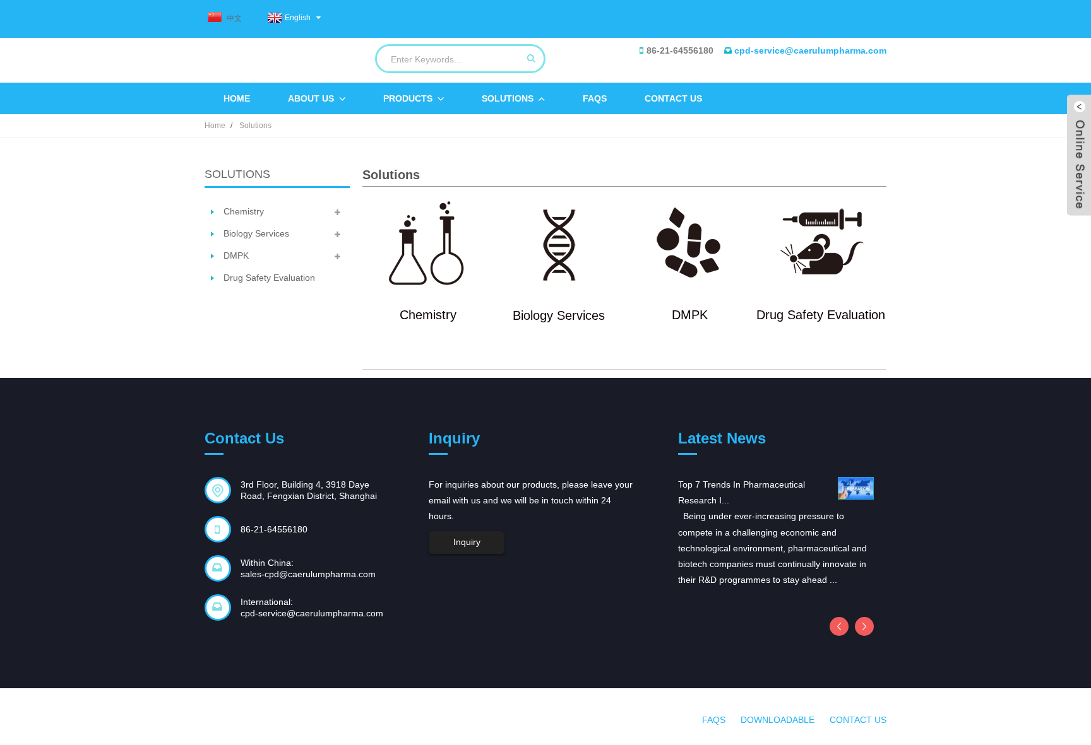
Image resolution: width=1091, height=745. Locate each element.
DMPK (236, 255)
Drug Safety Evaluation (269, 278)
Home (237, 98)
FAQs (595, 98)
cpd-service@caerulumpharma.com (810, 50)
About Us (311, 98)
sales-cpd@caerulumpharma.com (308, 574)
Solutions (508, 98)
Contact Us (673, 98)
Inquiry (466, 542)
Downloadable (777, 720)
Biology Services (256, 233)
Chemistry (244, 211)
